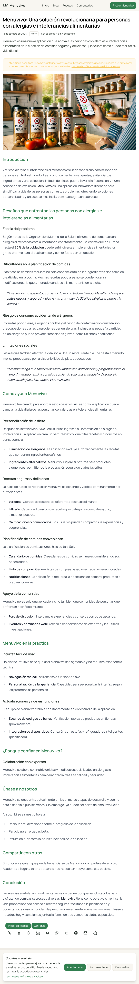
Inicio (45, 5)
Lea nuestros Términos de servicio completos (96, 66)
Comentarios (85, 5)
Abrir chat (39, 925)
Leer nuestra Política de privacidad (24, 976)
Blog (55, 5)
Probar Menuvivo (123, 5)
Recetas (68, 5)
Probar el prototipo (18, 925)
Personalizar (123, 967)
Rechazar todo (99, 967)
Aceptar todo (75, 967)
